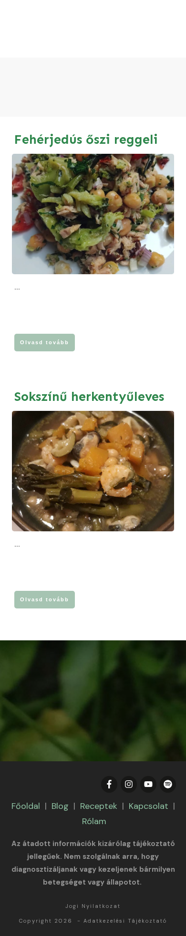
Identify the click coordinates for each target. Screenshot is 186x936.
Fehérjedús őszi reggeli (86, 139)
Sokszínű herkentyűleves (89, 396)
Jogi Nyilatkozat (93, 906)
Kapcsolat (148, 806)
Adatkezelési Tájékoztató (125, 920)
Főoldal (25, 806)
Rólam (94, 821)
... (17, 287)
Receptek (98, 806)
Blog (60, 806)
